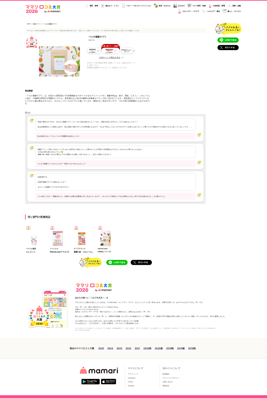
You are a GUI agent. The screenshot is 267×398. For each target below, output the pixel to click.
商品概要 (29, 90)
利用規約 (166, 374)
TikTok (130, 382)
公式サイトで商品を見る (109, 58)
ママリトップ (133, 374)
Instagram (131, 378)
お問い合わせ (168, 382)
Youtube (131, 386)
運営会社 (166, 386)
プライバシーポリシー (171, 378)
